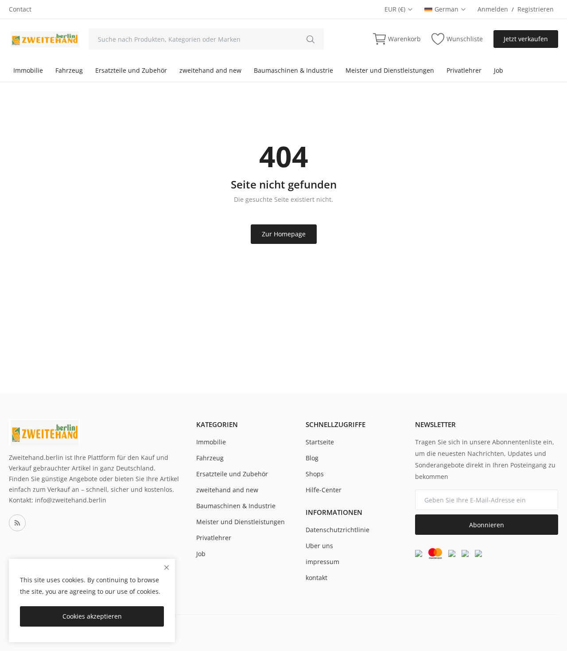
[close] (167, 567)
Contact (20, 9)
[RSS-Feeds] (17, 522)
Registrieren (535, 9)
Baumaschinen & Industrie (293, 70)
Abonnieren (486, 525)
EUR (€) (395, 9)
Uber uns (319, 545)
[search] (310, 39)
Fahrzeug (69, 70)
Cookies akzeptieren (92, 616)
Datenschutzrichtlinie (337, 530)
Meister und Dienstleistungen (390, 70)
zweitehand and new (210, 70)
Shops (315, 474)
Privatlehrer (464, 70)
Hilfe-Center (324, 490)
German (447, 9)
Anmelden (493, 9)
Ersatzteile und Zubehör (131, 70)
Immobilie (28, 70)
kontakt (316, 577)
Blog (312, 458)
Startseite (320, 442)
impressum (322, 561)
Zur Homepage (284, 234)
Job (498, 70)
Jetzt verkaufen (526, 39)
